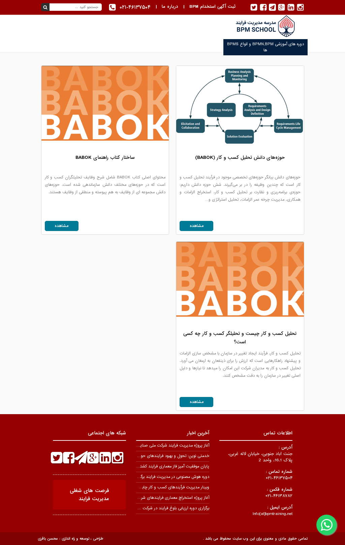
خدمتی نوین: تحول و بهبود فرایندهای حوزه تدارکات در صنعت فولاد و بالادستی (144, 456)
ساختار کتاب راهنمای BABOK (105, 157)
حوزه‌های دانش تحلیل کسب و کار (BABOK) (240, 157)
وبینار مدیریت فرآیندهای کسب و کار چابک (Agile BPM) (161, 487)
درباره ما (170, 6)
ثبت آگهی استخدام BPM (212, 6)
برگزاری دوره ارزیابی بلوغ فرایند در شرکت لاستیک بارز (165, 508)
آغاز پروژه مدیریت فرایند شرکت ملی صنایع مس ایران (164, 445)
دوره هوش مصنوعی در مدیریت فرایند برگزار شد (169, 477)
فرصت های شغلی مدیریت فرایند (89, 495)
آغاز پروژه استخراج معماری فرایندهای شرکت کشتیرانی (164, 498)
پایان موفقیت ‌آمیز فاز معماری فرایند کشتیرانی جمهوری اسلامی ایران (152, 466)
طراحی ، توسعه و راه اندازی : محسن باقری (70, 538)
